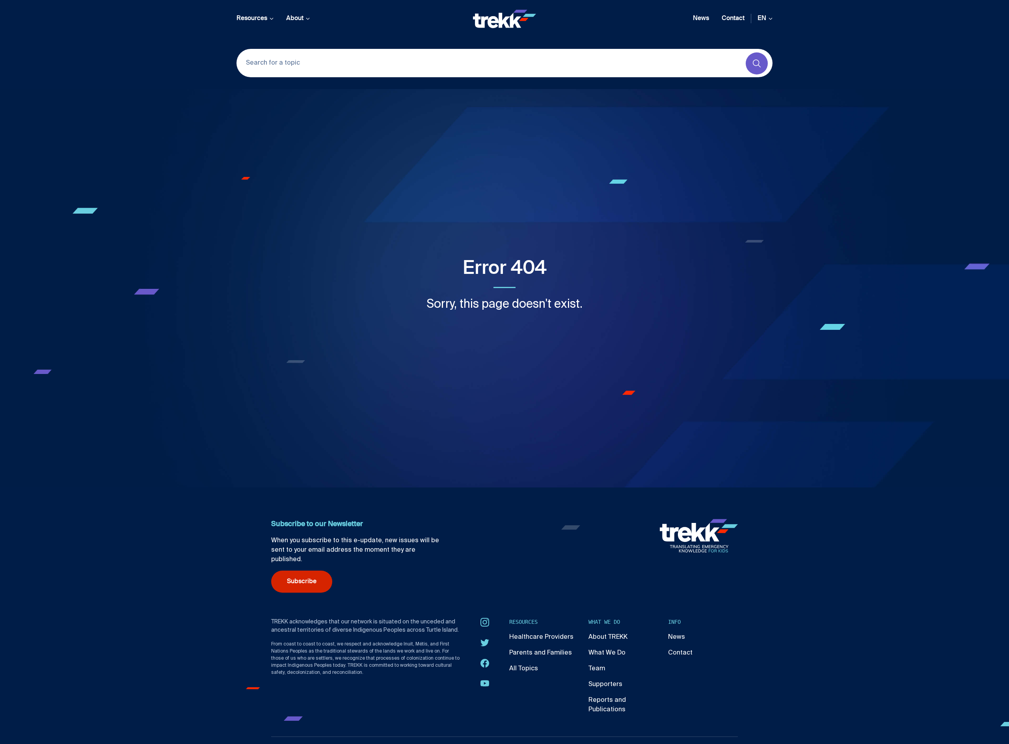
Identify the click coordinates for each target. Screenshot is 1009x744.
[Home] (504, 18)
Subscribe (301, 581)
